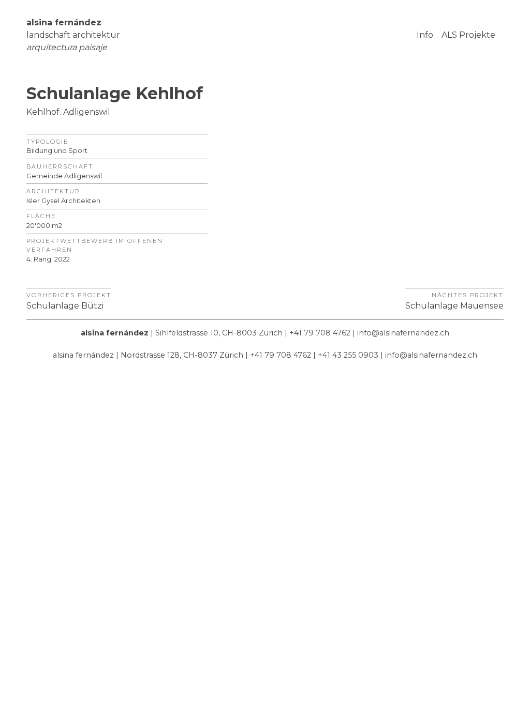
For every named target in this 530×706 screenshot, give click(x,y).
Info (425, 35)
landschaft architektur (73, 35)
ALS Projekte (468, 35)
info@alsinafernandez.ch (403, 332)
